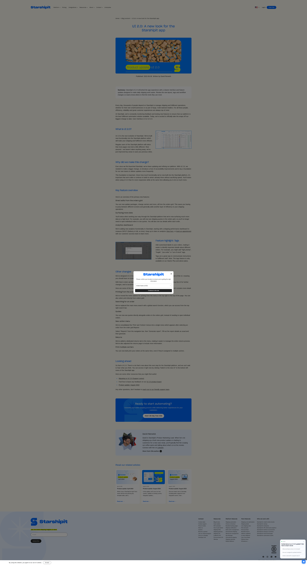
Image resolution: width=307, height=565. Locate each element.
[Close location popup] (171, 273)
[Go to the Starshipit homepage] (153, 274)
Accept (47, 562)
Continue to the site (153, 290)
